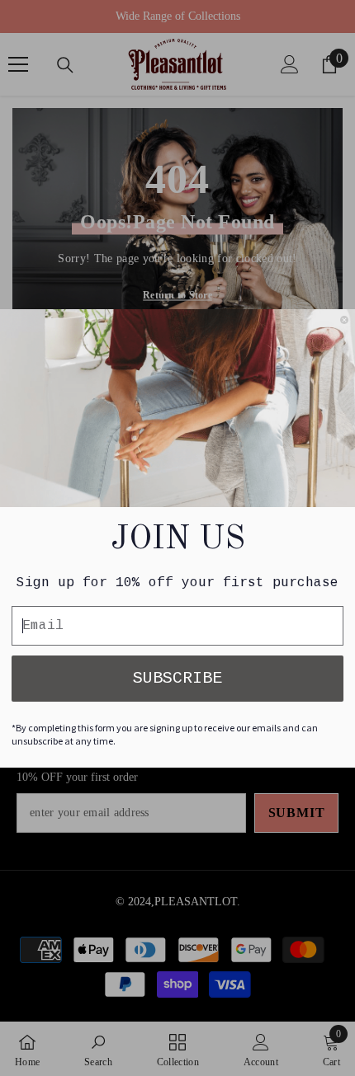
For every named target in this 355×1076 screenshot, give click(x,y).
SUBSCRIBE (177, 678)
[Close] (344, 320)
